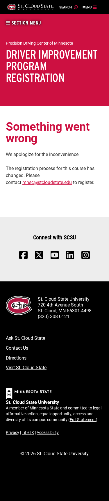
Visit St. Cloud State (26, 367)
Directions (16, 358)
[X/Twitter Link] (39, 257)
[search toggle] (68, 7)
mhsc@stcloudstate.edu (47, 182)
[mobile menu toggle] (90, 7)
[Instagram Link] (85, 257)
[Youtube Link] (54, 257)
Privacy (12, 432)
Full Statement (83, 419)
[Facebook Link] (23, 257)
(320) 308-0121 (53, 316)
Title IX (28, 432)
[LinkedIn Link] (70, 256)
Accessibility (48, 432)
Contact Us (17, 348)
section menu (25, 23)
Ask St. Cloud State (25, 338)
